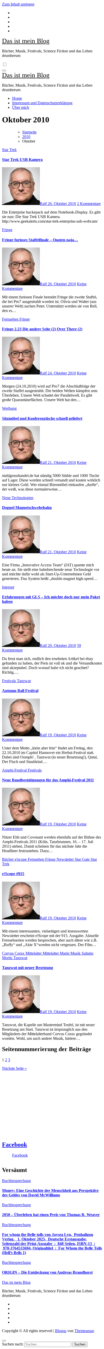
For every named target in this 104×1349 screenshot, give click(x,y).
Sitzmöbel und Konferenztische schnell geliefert (42, 418)
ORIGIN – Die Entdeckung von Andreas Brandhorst (47, 1272)
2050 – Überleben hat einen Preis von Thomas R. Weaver (51, 1215)
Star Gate (83, 859)
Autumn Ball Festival (20, 690)
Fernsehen (10, 319)
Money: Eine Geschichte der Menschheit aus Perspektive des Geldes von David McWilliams (50, 1192)
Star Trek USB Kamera (22, 159)
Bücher (8, 859)
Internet (8, 587)
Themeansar (84, 1331)
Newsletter (66, 859)
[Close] (4, 1340)
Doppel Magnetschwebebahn (27, 507)
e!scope (21, 859)
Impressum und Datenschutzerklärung (42, 103)
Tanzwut (24, 681)
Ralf (44, 203)
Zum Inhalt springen (18, 4)
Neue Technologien (17, 498)
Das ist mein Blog (25, 41)
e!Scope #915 (13, 874)
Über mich (20, 107)
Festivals (9, 681)
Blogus (60, 1331)
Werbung (9, 408)
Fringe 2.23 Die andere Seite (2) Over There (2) (42, 329)
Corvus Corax (13, 953)
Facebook (14, 1144)
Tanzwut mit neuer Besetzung (27, 967)
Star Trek (9, 150)
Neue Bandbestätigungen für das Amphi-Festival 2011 (48, 780)
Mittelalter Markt (56, 953)
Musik (76, 953)
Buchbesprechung (16, 1181)
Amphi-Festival (15, 770)
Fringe (7, 230)
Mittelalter (34, 953)
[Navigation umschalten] (4, 70)
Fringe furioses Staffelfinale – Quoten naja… (40, 240)
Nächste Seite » (14, 1068)
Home (17, 98)
